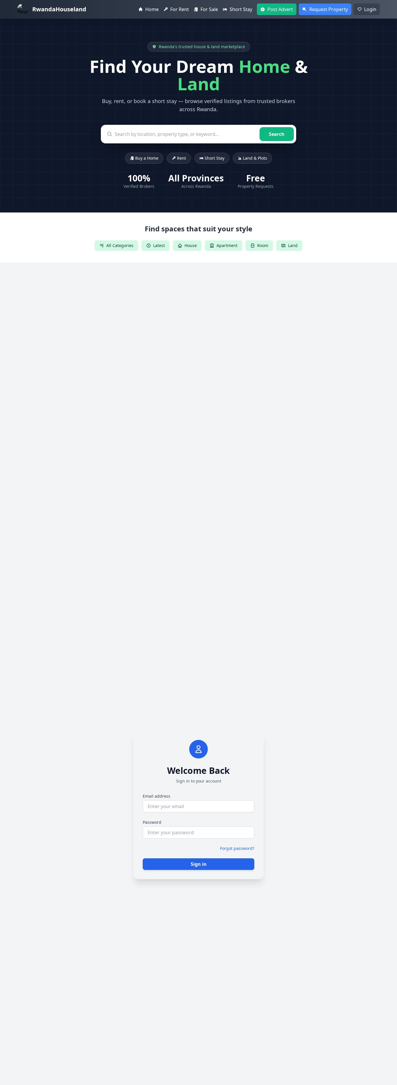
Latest (159, 245)
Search (277, 134)
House (191, 245)
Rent (181, 158)
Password (152, 822)
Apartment (227, 245)
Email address (156, 796)
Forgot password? (237, 848)
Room (262, 245)
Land (293, 245)
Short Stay (214, 158)
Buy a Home (146, 158)
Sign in (199, 864)
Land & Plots (255, 158)
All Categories (119, 245)
